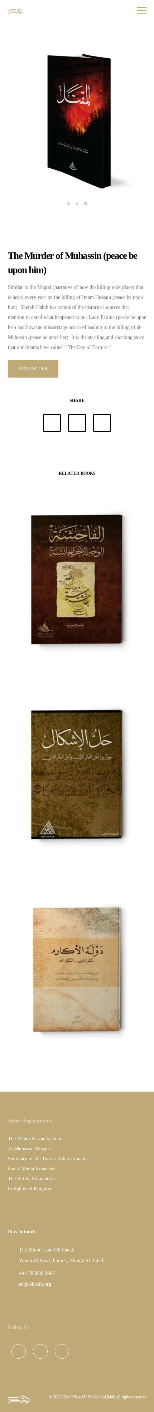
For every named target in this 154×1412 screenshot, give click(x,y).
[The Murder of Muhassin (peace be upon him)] (52, 423)
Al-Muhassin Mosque (29, 1148)
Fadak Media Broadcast (31, 1168)
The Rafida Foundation (31, 1178)
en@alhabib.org (35, 1284)
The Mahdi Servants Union (35, 1138)
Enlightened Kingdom (30, 1188)
